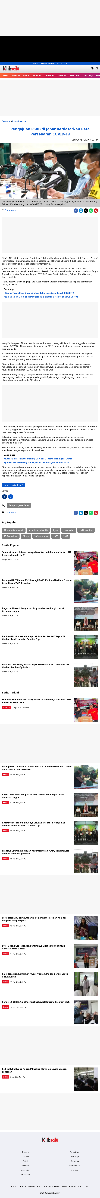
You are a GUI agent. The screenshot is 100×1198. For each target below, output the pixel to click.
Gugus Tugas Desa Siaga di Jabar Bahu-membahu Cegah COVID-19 (39, 293)
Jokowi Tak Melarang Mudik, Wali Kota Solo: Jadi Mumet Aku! (37, 462)
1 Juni (55, 530)
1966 (55, 536)
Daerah (5, 75)
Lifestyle (74, 1170)
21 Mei (26, 536)
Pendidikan (75, 75)
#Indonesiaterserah (13, 530)
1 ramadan (68, 530)
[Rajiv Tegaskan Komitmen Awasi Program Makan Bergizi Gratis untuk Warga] (86, 984)
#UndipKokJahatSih (38, 530)
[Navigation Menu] (96, 68)
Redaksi (14, 1186)
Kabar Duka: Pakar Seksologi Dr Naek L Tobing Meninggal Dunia (38, 458)
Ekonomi (37, 75)
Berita (5, 774)
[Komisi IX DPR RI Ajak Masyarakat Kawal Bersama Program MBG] (86, 1012)
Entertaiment (74, 1165)
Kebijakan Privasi (52, 1186)
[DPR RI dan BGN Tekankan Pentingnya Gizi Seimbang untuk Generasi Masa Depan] (86, 956)
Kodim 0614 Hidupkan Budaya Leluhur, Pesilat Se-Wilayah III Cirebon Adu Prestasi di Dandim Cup (33, 638)
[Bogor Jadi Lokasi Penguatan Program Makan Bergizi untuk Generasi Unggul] (86, 619)
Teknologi (88, 75)
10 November (86, 530)
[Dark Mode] (92, 68)
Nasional (16, 75)
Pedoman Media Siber (31, 1186)
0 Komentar (10, 210)
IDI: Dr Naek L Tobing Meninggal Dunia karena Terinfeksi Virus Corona (41, 296)
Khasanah (62, 75)
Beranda (6, 121)
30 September (41, 536)
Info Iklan (83, 1186)
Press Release (19, 121)
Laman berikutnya (12, 485)
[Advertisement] (50, 18)
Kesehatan (49, 75)
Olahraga (75, 1161)
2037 (65, 536)
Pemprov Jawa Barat (19, 505)
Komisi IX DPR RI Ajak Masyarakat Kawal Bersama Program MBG (36, 1001)
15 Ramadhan (10, 536)
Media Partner (69, 1186)
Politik (26, 75)
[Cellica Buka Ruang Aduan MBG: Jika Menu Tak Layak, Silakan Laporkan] (86, 1079)
